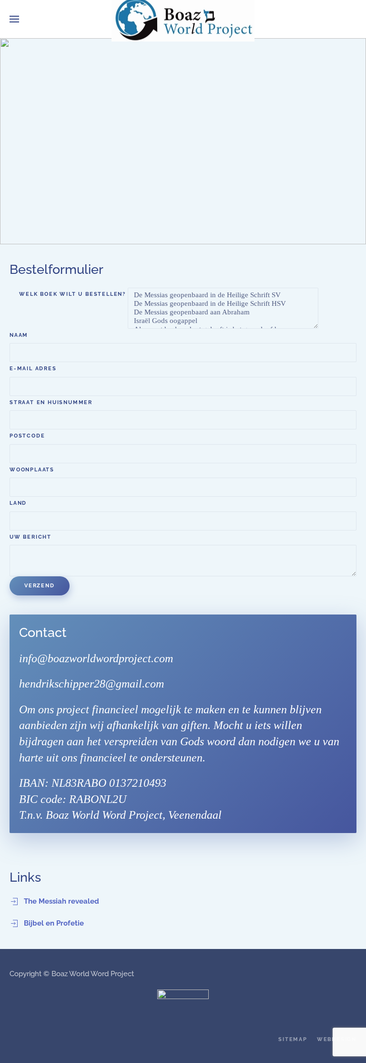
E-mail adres (33, 368)
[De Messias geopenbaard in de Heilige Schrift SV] (223, 295)
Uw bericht (30, 537)
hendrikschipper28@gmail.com (91, 683)
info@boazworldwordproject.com (96, 658)
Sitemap (292, 1039)
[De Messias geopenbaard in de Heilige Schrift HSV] (223, 304)
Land (18, 503)
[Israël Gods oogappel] (223, 321)
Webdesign (336, 1039)
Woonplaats (32, 470)
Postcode (27, 436)
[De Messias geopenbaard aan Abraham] (223, 312)
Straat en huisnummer (51, 402)
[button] (14, 19)
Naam (19, 335)
